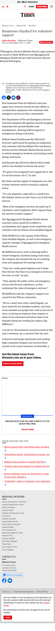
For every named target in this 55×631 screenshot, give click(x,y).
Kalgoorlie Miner (8, 527)
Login (31, 6)
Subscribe (42, 6)
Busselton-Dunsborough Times (13, 513)
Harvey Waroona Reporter (11, 524)
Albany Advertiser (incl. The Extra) (14, 502)
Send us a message (14, 575)
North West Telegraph (9, 541)
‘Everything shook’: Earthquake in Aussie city (27, 454)
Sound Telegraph (8, 550)
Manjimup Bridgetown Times (12, 533)
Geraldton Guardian (9, 519)
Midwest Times (8, 26)
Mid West (32, 26)
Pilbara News (6, 544)
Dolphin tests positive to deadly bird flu (24, 462)
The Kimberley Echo (9, 530)
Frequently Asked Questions (23, 592)
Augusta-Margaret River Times (12, 505)
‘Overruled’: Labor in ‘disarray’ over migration (27, 481)
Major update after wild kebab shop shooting (26, 447)
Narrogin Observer (8, 538)
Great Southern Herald (10, 522)
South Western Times (9, 547)
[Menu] (3, 6)
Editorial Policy (42, 592)
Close (8, 617)
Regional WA (21, 26)
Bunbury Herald (7, 510)
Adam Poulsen (47, 42)
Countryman (6, 516)
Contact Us (6, 592)
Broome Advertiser (8, 507)
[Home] (7, 6)
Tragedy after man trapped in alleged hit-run (27, 466)
